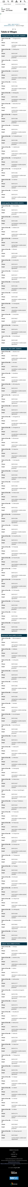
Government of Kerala (20, 4)
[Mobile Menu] (25, 9)
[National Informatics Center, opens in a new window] (14, 1178)
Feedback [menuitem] (14, 1156)
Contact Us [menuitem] (14, 1154)
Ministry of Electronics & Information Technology (11, 1163)
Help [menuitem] (14, 1152)
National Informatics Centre (14, 1162)
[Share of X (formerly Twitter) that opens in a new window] (15, 29)
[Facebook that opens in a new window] (13, 29)
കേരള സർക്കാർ (7, 4)
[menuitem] (4, 1)
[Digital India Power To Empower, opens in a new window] (14, 1184)
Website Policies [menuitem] (14, 1150)
